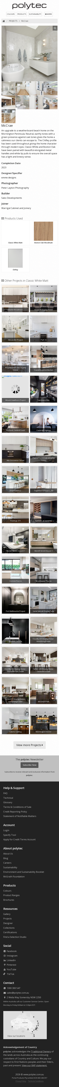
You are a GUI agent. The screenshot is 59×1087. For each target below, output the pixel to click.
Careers (7, 862)
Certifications (10, 932)
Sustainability (10, 867)
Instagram (11, 955)
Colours (7, 890)
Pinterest (11, 964)
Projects (7, 918)
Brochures (8, 899)
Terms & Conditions (35, 1081)
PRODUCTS (21, 14)
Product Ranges (11, 895)
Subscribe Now (29, 765)
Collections (9, 927)
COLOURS (11, 14)
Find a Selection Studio (14, 936)
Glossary (7, 802)
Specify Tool (9, 834)
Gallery (6, 914)
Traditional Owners (41, 1051)
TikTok (9, 974)
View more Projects (29, 745)
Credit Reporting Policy (15, 811)
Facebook (11, 951)
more (49, 14)
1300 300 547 (13, 988)
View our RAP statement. (34, 1065)
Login (6, 830)
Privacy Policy (21, 1081)
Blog (5, 858)
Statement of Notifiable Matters (19, 816)
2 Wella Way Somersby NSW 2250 (23, 997)
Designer (8, 923)
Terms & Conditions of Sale (17, 806)
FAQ (5, 793)
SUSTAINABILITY (35, 14)
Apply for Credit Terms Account (19, 839)
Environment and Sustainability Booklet (23, 871)
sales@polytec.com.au (17, 992)
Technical (8, 797)
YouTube (11, 969)
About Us (8, 853)
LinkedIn (11, 960)
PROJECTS (13, 21)
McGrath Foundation (14, 876)
